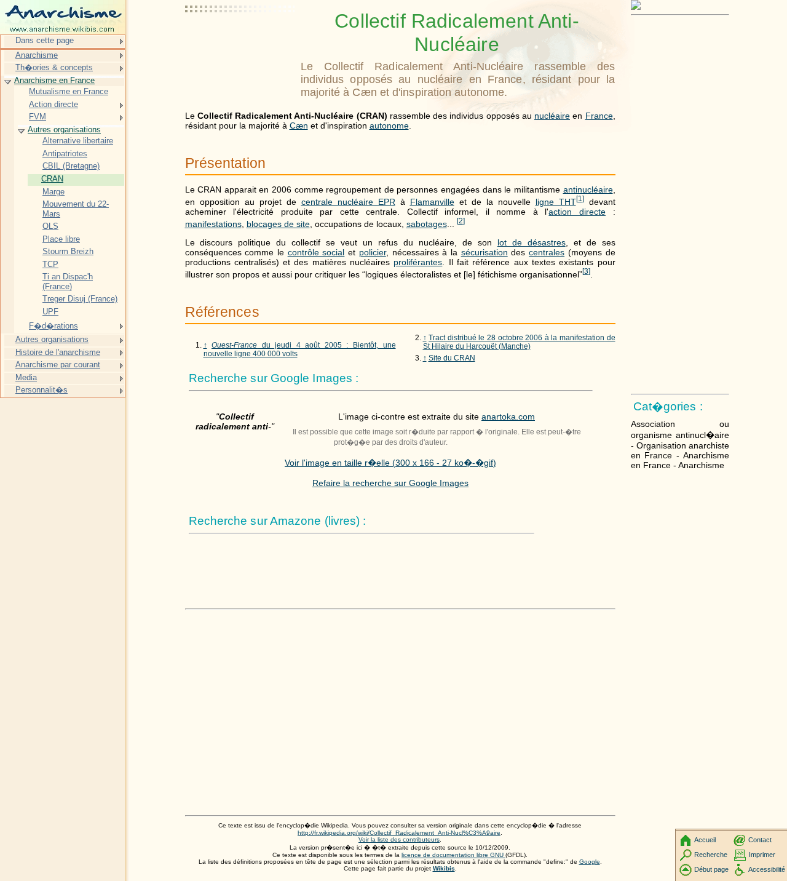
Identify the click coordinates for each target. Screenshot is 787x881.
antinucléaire (588, 189)
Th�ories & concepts (54, 67)
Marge (53, 191)
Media (26, 377)
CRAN (52, 178)
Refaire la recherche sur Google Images (390, 483)
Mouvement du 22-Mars (75, 208)
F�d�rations (53, 325)
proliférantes (418, 262)
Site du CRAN (452, 358)
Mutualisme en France (68, 91)
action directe (577, 212)
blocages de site (278, 224)
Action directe (53, 104)
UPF (50, 311)
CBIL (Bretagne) (71, 165)
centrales (546, 252)
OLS (50, 226)
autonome (389, 125)
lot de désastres (531, 242)
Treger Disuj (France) (79, 298)
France (599, 116)
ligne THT (556, 202)
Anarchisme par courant (57, 364)
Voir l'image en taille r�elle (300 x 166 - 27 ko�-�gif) (390, 463)
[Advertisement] (240, 40)
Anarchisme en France (54, 80)
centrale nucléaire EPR (348, 202)
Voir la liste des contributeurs (399, 839)
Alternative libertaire (77, 140)
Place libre (61, 239)
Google (589, 861)
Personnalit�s (41, 389)
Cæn (299, 125)
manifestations (213, 224)
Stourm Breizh (67, 251)
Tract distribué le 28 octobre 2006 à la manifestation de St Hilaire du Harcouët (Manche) (519, 342)
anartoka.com (508, 416)
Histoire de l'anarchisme (57, 352)
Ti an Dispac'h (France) (67, 281)
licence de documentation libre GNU (453, 854)
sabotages (426, 224)
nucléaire (552, 116)
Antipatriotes (64, 153)
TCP (50, 264)
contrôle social (316, 252)
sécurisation (484, 252)
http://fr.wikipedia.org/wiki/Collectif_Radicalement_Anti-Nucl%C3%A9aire (399, 832)
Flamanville (432, 202)
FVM (37, 116)
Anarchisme (36, 55)
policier (372, 252)
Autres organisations (64, 129)
